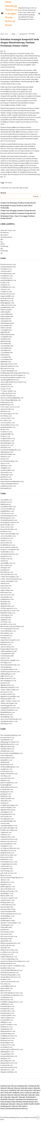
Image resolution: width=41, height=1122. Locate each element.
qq (1, 242)
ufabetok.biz (5, 355)
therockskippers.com (8, 681)
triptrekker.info (6, 927)
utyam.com (5, 459)
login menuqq (5, 1101)
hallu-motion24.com (8, 678)
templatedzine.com (8, 438)
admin (13, 34)
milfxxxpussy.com (7, 452)
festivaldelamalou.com (9, 520)
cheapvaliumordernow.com (11, 977)
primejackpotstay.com (9, 1056)
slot (22, 1090)
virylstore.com (6, 540)
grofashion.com (6, 1047)
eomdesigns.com (7, 925)
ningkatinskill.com (7, 434)
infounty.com (5, 411)
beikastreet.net (6, 502)
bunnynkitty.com (7, 633)
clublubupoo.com (7, 1004)
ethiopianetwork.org (8, 850)
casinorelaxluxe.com (8, 1015)
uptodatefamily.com (8, 454)
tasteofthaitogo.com (8, 631)
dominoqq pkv (22, 1086)
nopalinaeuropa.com (8, 486)
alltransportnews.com (9, 364)
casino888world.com (8, 986)
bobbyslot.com (6, 796)
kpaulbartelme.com (8, 968)
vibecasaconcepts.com (9, 936)
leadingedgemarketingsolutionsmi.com (15, 373)
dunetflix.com (6, 447)
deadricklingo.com (7, 916)
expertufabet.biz (7, 314)
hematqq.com (32, 1099)
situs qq (3, 1088)
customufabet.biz (7, 346)
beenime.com (5, 979)
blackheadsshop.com (8, 963)
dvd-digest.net (6, 662)
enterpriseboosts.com (9, 574)
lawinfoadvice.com (7, 441)
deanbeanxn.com (7, 764)
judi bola (13, 1090)
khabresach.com (6, 714)
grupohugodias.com (8, 427)
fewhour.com (5, 834)
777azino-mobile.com (8, 391)
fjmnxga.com (5, 638)
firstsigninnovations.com (10, 522)
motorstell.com (6, 543)
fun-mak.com (5, 984)
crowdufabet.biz (6, 359)
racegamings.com (7, 1054)
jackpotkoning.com (8, 1033)
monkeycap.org (6, 558)
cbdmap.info (5, 762)
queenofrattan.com (8, 889)
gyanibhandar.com (7, 307)
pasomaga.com (6, 479)
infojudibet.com (6, 760)
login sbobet (30, 1097)
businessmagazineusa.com (10, 943)
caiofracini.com (6, 866)
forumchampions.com (9, 515)
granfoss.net (5, 683)
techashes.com (6, 269)
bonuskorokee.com (7, 1011)
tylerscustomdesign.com (10, 534)
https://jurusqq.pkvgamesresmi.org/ (14, 1108)
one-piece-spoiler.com (9, 898)
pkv (2, 239)
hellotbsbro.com (6, 859)
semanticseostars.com (9, 839)
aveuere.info (5, 823)
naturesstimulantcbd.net (10, 484)
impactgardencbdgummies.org (12, 481)
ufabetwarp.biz (6, 310)
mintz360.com (6, 801)
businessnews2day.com (9, 950)
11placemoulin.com (7, 798)
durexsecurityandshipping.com (12, 398)
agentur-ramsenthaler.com (11, 923)
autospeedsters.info (8, 909)
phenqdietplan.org (7, 443)
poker (3, 244)
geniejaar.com (6, 794)
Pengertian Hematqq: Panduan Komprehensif (18, 203)
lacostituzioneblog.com (9, 461)
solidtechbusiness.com (9, 957)
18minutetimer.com (8, 837)
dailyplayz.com (6, 1022)
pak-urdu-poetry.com (9, 873)
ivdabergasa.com (7, 402)
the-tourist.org (6, 565)
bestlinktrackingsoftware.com (12, 1002)
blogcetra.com (6, 875)
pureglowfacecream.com (10, 610)
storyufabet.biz (6, 348)
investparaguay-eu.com (9, 413)
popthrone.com (6, 769)
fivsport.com (5, 436)
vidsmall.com (5, 948)
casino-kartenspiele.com (10, 577)
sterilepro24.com (7, 954)
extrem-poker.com (7, 418)
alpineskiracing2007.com (10, 687)
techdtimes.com (6, 276)
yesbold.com (5, 285)
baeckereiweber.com (8, 264)
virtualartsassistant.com (10, 972)
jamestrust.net (6, 586)
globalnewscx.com (7, 882)
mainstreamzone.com (9, 841)
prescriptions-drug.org (9, 547)
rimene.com (5, 658)
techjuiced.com (6, 291)
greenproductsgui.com (9, 828)
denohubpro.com (7, 893)
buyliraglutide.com (7, 303)
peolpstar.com (6, 531)
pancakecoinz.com (7, 778)
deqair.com (5, 429)
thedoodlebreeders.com (9, 425)
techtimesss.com (7, 538)
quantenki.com (6, 941)
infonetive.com (6, 644)
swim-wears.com (7, 527)
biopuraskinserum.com (9, 649)
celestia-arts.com (7, 513)
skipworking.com (7, 590)
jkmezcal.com (6, 990)
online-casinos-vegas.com (10, 701)
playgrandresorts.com (9, 1063)
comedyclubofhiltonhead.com (11, 970)
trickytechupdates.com (9, 710)
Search (3, 193)
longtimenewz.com (8, 1038)
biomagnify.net (6, 488)
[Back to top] (38, 1117)
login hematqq (28, 1101)
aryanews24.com (7, 386)
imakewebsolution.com (9, 773)
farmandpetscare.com (9, 862)
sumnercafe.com (7, 445)
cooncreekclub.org (7, 509)
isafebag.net (5, 570)
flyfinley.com (5, 780)
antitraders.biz (6, 384)
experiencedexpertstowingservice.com (15, 961)
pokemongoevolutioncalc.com (12, 1049)
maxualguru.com (7, 812)
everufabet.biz (6, 357)
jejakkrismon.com (7, 599)
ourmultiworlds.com (8, 506)
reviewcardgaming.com (9, 959)
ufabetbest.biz (6, 341)
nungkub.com (5, 468)
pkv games (8, 182)
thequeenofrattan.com (9, 891)
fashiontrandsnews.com (9, 366)
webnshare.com (6, 846)
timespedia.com (6, 597)
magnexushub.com (7, 296)
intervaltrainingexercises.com (12, 993)
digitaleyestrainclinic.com (10, 696)
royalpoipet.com (7, 997)
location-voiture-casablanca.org (13, 966)
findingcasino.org (7, 902)
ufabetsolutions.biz (7, 334)
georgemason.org (7, 737)
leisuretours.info (7, 857)
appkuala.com (6, 619)
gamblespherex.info (8, 920)
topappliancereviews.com (10, 708)
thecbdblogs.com (7, 717)
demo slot (28, 1090)
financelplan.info (7, 755)
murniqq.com (21, 1099)
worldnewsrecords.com (9, 952)
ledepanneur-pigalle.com (10, 660)
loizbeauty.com (6, 592)
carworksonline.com (8, 536)
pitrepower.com (6, 692)
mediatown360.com (8, 694)
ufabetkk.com (5, 604)
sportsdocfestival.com (9, 1067)
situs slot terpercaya (8, 230)
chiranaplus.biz (6, 667)
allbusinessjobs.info (8, 746)
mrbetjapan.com (7, 615)
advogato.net (5, 567)
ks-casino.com (6, 420)
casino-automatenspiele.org (11, 579)
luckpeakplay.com (7, 1042)
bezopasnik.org (6, 635)
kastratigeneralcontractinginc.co (13, 375)
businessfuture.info (8, 758)
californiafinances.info (9, 651)
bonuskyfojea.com (7, 1009)
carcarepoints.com (8, 423)
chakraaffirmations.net (9, 787)
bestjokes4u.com (7, 789)
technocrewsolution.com (10, 549)
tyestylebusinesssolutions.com (12, 995)
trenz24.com (5, 588)
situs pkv (37, 1088)
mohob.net (4, 803)
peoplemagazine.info (8, 267)
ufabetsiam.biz (6, 319)
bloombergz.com (7, 572)
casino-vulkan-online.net (10, 690)
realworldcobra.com (8, 905)
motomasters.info (7, 932)
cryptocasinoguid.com (9, 371)
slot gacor (5, 1090)
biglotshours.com (7, 300)
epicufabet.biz (6, 350)
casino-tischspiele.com (9, 581)
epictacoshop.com (7, 647)
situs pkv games (6, 237)
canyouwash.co (6, 271)
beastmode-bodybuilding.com (11, 753)
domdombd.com (7, 1020)
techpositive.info (7, 868)
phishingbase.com (7, 1051)
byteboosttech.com (8, 294)
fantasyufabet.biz (7, 316)
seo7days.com (6, 622)
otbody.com (5, 583)
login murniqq (17, 1101)
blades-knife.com (7, 896)
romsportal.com (7, 1065)
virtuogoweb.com (7, 298)
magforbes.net (6, 556)
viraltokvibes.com (7, 552)
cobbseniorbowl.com (8, 393)
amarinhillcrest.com (8, 563)
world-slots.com (7, 771)
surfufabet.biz (6, 339)
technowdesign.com (8, 395)
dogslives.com (6, 884)
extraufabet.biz (6, 330)
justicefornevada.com (9, 855)
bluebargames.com (7, 518)
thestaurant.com (7, 1000)
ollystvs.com (5, 880)
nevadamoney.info (7, 656)
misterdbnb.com (7, 988)
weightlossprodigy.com (9, 805)
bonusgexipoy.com (7, 1013)
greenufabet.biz (6, 325)
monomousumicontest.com (11, 914)
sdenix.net (4, 561)
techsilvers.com (6, 432)
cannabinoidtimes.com (9, 825)
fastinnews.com (6, 1027)
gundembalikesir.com (8, 280)
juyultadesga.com (7, 404)
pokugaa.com (5, 1058)
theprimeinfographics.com (10, 975)
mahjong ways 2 (19, 1092)
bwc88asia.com (6, 416)
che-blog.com (6, 776)
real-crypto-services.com (10, 407)
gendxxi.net (5, 929)
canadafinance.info (8, 653)
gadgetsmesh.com (7, 853)
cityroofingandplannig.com (11, 400)
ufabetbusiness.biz (7, 323)
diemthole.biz (5, 601)
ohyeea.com (5, 463)
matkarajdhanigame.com (10, 767)
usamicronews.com (8, 1045)
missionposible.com (8, 699)
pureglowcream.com (8, 624)
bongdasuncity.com (8, 814)
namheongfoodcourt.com (10, 671)
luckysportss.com (7, 1040)
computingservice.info (9, 864)
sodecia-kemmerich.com (10, 981)
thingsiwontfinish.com (9, 1072)
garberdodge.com (7, 525)
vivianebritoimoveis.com (9, 554)
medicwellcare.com (8, 945)
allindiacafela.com (7, 685)
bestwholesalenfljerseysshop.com (13, 377)
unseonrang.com (7, 871)
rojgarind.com (6, 832)
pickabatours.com (7, 751)
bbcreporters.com (7, 368)
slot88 (25, 1104)
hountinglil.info (6, 785)
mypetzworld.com (7, 409)
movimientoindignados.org (10, 450)
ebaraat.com (5, 289)
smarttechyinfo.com (8, 807)
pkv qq (13, 1086)
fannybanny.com (7, 1029)
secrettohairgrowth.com (10, 629)
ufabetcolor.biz (6, 328)
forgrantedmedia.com (9, 529)
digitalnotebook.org (8, 810)
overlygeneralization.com (10, 848)
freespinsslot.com (7, 819)
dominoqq (4, 246)
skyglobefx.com (6, 918)
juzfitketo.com (6, 477)
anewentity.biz (6, 617)
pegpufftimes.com (7, 511)
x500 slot (36, 1090)
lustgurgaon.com (7, 792)
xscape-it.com (6, 389)
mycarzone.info (6, 934)
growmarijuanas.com (8, 844)
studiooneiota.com (7, 900)
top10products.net (7, 749)
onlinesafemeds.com (8, 305)
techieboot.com (6, 278)
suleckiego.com (6, 723)
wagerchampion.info (8, 911)
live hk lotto (5, 232)
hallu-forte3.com (7, 676)
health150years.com (8, 545)
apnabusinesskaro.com (9, 721)
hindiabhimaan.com (8, 712)
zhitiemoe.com (6, 465)
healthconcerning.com (9, 830)
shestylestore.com (7, 1070)
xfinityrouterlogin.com (9, 703)
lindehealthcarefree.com (10, 744)
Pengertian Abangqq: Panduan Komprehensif (18, 210)
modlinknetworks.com (9, 1036)
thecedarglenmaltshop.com (11, 735)
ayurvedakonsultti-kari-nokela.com (13, 382)
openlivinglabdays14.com (10, 380)
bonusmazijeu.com (7, 1006)
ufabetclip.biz (5, 312)
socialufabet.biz (6, 337)
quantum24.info (6, 938)
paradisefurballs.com (8, 821)
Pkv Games (31, 34)
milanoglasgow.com (8, 674)
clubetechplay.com (7, 1018)
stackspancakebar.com (9, 669)
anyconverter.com (7, 595)
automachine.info (7, 907)
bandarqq (4, 251)
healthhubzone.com (8, 287)
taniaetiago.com (7, 475)
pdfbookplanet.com (8, 886)
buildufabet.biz (6, 362)
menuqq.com (5, 1086)
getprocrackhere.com (9, 1024)
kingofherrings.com (8, 613)
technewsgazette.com (9, 608)
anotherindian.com (8, 470)
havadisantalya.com (8, 273)
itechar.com (5, 282)
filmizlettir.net (6, 504)
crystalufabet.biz (7, 352)
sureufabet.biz (6, 343)
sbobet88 (3, 1099)
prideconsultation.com (9, 783)
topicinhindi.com (7, 740)
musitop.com (5, 456)
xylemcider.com (6, 472)
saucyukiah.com (6, 500)
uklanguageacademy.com (10, 742)
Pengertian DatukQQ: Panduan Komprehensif (18, 213)
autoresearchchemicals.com (11, 719)
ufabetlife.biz (5, 332)
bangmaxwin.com (7, 642)
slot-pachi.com (6, 816)
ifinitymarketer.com (8, 1031)
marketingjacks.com (8, 705)
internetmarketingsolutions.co (12, 877)
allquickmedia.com (7, 606)
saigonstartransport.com (10, 640)
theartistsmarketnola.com (10, 665)
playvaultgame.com (8, 1061)
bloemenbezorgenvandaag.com (12, 626)
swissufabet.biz (6, 321)
